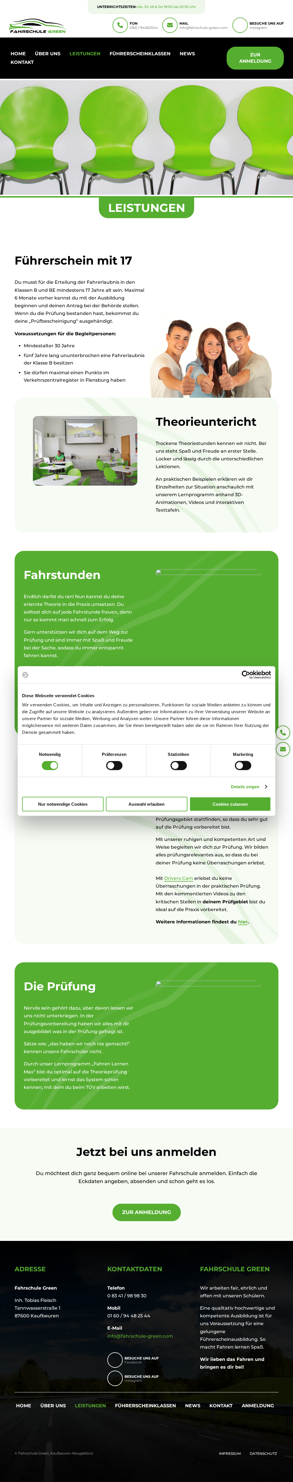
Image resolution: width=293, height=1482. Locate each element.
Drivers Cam (178, 878)
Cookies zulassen (230, 803)
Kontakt (22, 62)
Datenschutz (263, 1454)
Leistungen (85, 54)
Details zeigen (245, 786)
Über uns (47, 54)
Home (18, 54)
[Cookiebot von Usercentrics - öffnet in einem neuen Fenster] (246, 675)
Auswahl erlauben (146, 803)
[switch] (114, 765)
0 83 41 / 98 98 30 (126, 1295)
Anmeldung (258, 1406)
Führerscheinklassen (140, 54)
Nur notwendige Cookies (63, 803)
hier (243, 922)
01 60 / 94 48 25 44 (128, 1316)
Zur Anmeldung (255, 58)
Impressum (230, 1454)
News (187, 54)
